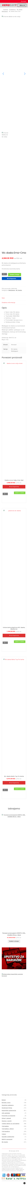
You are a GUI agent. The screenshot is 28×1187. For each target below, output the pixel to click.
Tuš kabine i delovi (8, 1128)
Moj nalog (4, 1184)
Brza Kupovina (11, 278)
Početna (5, 9)
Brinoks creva (6, 1102)
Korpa (22, 1182)
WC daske (19, 9)
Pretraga (14, 1184)
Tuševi (4, 1134)
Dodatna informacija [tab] (8, 302)
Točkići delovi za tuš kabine (10, 1123)
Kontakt (23, 1)
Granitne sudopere (8, 1105)
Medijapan (5, 11)
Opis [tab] (3, 298)
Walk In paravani (7, 1139)
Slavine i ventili (7, 1121)
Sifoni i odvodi (6, 1118)
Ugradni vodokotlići (8, 1136)
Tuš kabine (5, 1126)
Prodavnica (12, 9)
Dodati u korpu (14, 274)
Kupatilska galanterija (9, 1110)
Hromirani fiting (7, 1108)
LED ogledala (6, 1113)
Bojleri (4, 1100)
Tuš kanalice (6, 1131)
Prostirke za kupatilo (8, 1115)
